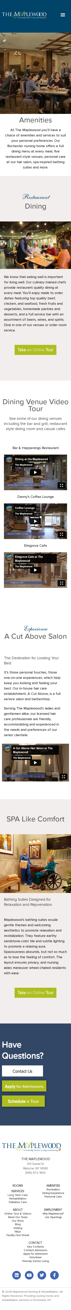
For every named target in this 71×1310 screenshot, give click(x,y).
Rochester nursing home (26, 146)
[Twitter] (41, 1275)
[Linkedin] (16, 1275)
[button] (63, 15)
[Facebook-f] (54, 1275)
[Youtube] (29, 1275)
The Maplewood (28, 130)
